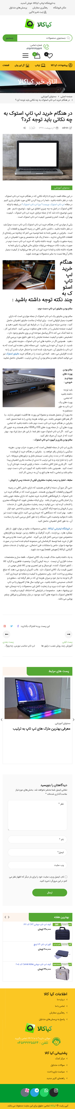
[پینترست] (5, 626)
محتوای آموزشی (61, 188)
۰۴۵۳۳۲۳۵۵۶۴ (34, 49)
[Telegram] (34, 1092)
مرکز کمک (60, 1058)
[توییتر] (11, 626)
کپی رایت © (62, 1106)
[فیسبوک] (18, 626)
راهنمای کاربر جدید (56, 1078)
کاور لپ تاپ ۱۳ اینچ (42, 944)
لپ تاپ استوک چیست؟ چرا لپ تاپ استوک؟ (43, 204)
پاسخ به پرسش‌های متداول (52, 1019)
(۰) (31, 128)
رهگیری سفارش (57, 1012)
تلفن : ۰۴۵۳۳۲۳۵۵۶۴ (32, 1043)
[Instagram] (53, 1092)
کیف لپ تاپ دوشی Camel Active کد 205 (33, 964)
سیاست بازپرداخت (56, 1071)
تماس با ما (60, 1006)
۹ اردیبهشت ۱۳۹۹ (47, 128)
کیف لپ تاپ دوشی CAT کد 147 (37, 924)
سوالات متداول (58, 1065)
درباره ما (61, 999)
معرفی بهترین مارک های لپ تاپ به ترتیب (41, 728)
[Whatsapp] (44, 1092)
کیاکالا (53, 1106)
